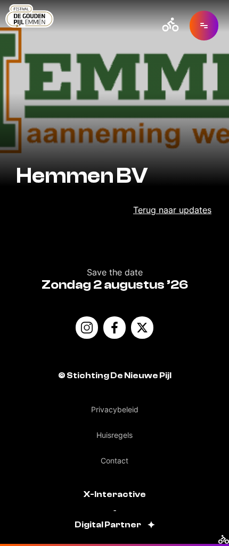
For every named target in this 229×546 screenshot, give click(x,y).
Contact (114, 460)
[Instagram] (87, 327)
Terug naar (172, 210)
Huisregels (114, 434)
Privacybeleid (114, 409)
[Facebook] (114, 327)
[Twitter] (142, 327)
